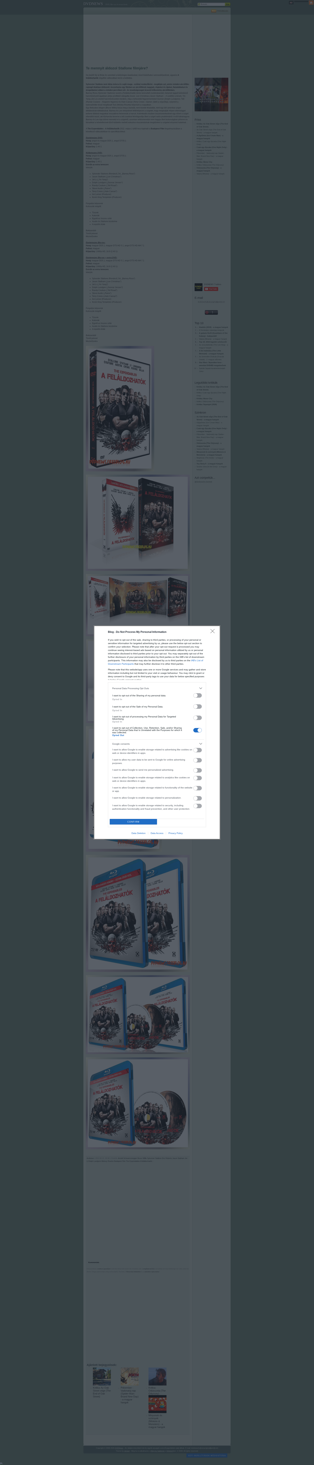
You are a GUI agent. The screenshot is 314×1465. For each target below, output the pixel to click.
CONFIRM (133, 822)
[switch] (197, 695)
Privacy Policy (175, 833)
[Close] (213, 632)
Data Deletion (138, 833)
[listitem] (157, 688)
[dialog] (157, 732)
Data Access (157, 833)
